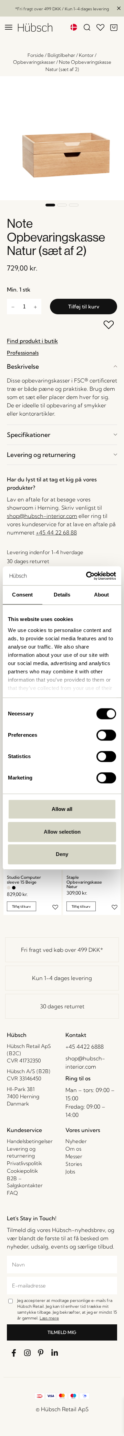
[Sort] (14, 887)
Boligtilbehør (61, 55)
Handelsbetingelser (30, 1141)
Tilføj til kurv (83, 306)
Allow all (62, 809)
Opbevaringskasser (34, 62)
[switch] (106, 735)
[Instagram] (27, 1353)
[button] (50, 205)
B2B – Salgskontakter (25, 1182)
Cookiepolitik (22, 1171)
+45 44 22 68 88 (56, 532)
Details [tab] (62, 595)
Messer (73, 1156)
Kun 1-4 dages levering (62, 978)
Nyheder (76, 1141)
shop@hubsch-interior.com (42, 515)
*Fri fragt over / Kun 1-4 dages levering (62, 8)
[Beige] (8, 887)
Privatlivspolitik (24, 1163)
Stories (73, 1164)
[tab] (62, 366)
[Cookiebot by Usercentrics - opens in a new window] (87, 575)
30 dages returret (62, 1006)
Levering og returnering (41, 455)
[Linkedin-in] (55, 1353)
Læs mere (49, 1318)
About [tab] (101, 595)
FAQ (12, 1193)
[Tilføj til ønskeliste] (109, 325)
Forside (36, 55)
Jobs (70, 1171)
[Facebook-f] (14, 1353)
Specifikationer (28, 435)
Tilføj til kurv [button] (21, 906)
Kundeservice (24, 1130)
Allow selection (62, 832)
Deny (62, 854)
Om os (73, 1148)
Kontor (86, 55)
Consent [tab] (22, 595)
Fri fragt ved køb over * (62, 949)
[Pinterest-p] (41, 1353)
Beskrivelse (23, 366)
